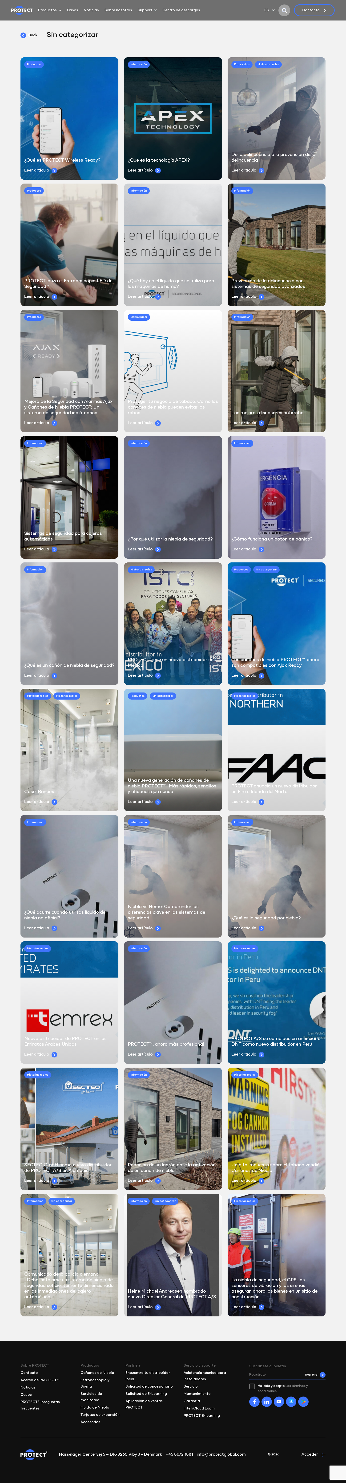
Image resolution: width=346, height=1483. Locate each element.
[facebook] (254, 1402)
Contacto (311, 10)
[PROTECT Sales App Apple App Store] (291, 1402)
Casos (72, 10)
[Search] (284, 10)
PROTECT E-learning (202, 1416)
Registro (311, 1374)
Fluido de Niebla (94, 1407)
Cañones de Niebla (97, 1373)
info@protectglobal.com (221, 1455)
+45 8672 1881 (179, 1455)
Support (145, 10)
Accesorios (90, 1422)
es (266, 10)
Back (32, 35)
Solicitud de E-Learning (146, 1394)
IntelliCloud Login (199, 1408)
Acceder (310, 1455)
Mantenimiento (197, 1394)
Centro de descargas (181, 10)
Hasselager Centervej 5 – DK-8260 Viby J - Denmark (110, 1455)
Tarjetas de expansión (100, 1415)
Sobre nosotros (118, 10)
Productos (47, 10)
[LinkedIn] (267, 1402)
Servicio (191, 1387)
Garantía (192, 1401)
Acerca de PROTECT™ (40, 1380)
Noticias (91, 10)
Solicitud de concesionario (149, 1387)
